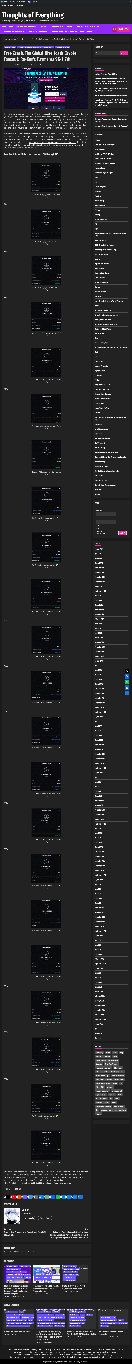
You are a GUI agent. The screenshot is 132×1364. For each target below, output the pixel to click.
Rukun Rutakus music (102, 398)
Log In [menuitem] (6, 1)
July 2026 (98, 553)
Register (99, 531)
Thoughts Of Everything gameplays (106, 452)
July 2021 (98, 777)
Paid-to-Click (99, 361)
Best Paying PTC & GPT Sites (104, 154)
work (111, 1110)
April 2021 (98, 791)
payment (110, 1087)
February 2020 (100, 851)
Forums (44, 26)
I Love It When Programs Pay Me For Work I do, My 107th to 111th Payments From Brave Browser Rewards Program (16, 1289)
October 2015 (99, 959)
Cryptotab (99, 1064)
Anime (108, 1052)
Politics (97, 380)
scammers (99, 1102)
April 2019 (98, 898)
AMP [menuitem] (36, 1)
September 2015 (100, 963)
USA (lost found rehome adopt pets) (107, 471)
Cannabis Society (100, 168)
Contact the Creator (83, 1352)
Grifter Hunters (100, 277)
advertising (99, 1052)
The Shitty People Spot (71, 1275)
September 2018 (100, 931)
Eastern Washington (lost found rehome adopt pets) (110, 234)
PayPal (120, 1094)
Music (97, 352)
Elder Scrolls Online (102, 1072)
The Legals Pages (86, 31)
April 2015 (98, 982)
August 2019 (99, 879)
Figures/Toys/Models (102, 263)
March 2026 (99, 563)
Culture (97, 210)
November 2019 (100, 865)
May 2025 (98, 595)
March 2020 (99, 847)
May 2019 (98, 893)
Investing (23, 1272)
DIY (96, 224)
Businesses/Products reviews (105, 163)
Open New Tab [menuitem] (21, 1)
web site (104, 1110)
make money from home (104, 1079)
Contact (69, 26)
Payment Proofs (48, 47)
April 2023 (98, 679)
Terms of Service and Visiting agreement (72, 1357)
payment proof (117, 1091)
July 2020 (98, 828)
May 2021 (98, 786)
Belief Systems (100, 149)
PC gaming (103, 1098)
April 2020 (98, 842)
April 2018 (98, 954)
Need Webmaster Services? (38, 31)
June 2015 (98, 973)
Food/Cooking (99, 268)
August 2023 (99, 661)
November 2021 (100, 758)
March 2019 (99, 903)
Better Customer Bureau (103, 158)
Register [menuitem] (12, 1)
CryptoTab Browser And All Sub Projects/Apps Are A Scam (73, 1287)
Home (4, 26)
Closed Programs (100, 186)
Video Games (99, 475)
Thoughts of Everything (33, 14)
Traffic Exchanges (100, 461)
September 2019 (100, 875)
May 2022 (98, 730)
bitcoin (115, 1052)
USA (97, 1110)
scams (107, 1102)
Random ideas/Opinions (71, 1269)
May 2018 (98, 949)
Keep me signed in (104, 527)
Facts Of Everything (101, 254)
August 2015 (99, 968)
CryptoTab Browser (111, 1064)
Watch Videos (123, 29)
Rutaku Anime (99, 403)
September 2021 (100, 768)
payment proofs (101, 1094)
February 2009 (100, 996)
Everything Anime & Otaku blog (105, 249)
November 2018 (100, 921)
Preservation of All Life (102, 384)
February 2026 (100, 567)
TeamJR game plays (101, 429)
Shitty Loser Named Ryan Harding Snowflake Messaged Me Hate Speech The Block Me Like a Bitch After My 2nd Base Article (111, 81)
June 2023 (98, 670)
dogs (96, 228)
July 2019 (98, 884)
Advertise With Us (56, 26)
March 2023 (99, 684)
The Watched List (69, 1277)
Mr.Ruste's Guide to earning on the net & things (111, 347)
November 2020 (100, 814)
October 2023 (99, 656)
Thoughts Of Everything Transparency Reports (110, 457)
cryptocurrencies (10, 47)
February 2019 (99, 907)
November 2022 (100, 702)
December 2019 (100, 861)
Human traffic (100, 1075)
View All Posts (45, 1218)
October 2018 (99, 926)
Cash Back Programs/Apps (104, 172)
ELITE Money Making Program (44, 1272)
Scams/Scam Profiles (70, 1272)
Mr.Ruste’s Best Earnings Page (26, 1352)
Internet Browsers (12, 1272)
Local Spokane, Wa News (103, 319)
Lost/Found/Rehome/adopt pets (106, 324)
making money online (103, 1083)
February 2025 (99, 609)
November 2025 (100, 581)
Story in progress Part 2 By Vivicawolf (115, 126)
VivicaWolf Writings (101, 480)
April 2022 (98, 735)
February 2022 (99, 744)
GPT (122, 1072)
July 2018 (98, 940)
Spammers (98, 424)
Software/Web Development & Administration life (110, 418)
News (96, 356)
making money (119, 1079)
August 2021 (99, 772)
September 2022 (100, 712)
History (97, 287)
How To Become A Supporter (14, 31)
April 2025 (98, 600)
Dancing (97, 214)
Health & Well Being (101, 282)
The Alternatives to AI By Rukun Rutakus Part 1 (111, 95)
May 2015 (98, 977)
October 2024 (99, 619)
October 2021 (99, 763)
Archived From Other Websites (105, 144)
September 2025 (100, 591)
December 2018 (100, 917)
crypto (115, 1056)
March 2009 (99, 991)
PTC (111, 1098)
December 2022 (100, 698)
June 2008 (98, 1033)
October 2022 (99, 707)
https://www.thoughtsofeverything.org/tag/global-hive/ (52, 142)
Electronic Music (100, 240)
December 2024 (100, 614)
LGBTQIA (97, 305)
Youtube (98, 1114)
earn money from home (103, 1068)
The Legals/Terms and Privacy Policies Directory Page (92, 1355)
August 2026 (99, 549)
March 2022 (99, 740)
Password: (100, 518)
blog (121, 1052)
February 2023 (99, 688)
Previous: (25, 1232)
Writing (97, 494)
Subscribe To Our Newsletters (88, 26)
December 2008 (100, 1005)
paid (121, 1083)
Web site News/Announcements (105, 485)
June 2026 (98, 558)
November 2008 (100, 1010)
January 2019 (99, 912)
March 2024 (99, 637)
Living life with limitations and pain (106, 315)
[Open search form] (109, 29)
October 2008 (99, 1014)
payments (112, 1094)
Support (67, 1355)
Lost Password (101, 534)
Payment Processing (101, 366)
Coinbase (107, 1056)
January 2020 (99, 856)
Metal (96, 338)
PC (97, 1098)
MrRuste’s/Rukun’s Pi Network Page (53, 1352)
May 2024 (98, 628)
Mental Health (99, 333)
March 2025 (99, 605)
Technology (28, 1277)
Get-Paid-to (115, 1072)
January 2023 (99, 693)
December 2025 (100, 577)
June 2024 (98, 623)
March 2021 (98, 796)
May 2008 (98, 1038)
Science (97, 412)
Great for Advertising (13, 1269)
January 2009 (99, 1001)
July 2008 (98, 1028)
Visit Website (29, 1218)
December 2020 (100, 810)
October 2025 (99, 586)
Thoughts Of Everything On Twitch (64, 31)
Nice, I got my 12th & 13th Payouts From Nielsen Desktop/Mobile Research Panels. (46, 1288)
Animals (97, 140)
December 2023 (100, 647)
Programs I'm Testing (62, 47)
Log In (122, 533)
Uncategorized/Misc (101, 466)
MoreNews (73, 1362)
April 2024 (98, 633)
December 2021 (100, 754)
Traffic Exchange (119, 1106)
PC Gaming (98, 375)
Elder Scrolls (118, 1068)
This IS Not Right (69, 1280)
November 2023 (100, 651)
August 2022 (99, 716)
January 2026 (99, 572)
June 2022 (98, 726)
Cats (96, 177)
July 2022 (98, 721)
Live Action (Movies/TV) (103, 310)
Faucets (20, 47)
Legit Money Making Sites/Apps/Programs (19, 1275)
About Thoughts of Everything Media (22, 26)
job (108, 1075)
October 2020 (99, 819)
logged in (17, 1251)
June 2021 (98, 782)
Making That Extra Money (33, 47)
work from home (120, 1110)
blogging (98, 1056)
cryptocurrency (101, 1060)
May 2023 (98, 675)
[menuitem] (2, 1)
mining (115, 1083)
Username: (100, 510)
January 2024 (99, 642)
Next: (69, 1233)
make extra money (118, 1075)
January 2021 (99, 805)
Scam (116, 1098)
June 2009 (98, 987)
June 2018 (98, 945)
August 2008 (99, 1024)
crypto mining (99, 200)
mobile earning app (41, 1280)
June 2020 (98, 833)
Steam (114, 1102)
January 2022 (99, 749)
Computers (98, 191)
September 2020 (100, 824)
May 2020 (98, 838)
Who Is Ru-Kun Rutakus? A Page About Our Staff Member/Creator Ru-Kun (95, 1350)
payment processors (102, 1091)
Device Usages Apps (26, 1266)
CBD (96, 182)
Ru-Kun (8, 64)
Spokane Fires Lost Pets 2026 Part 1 (107, 74)
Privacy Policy (94, 1357)
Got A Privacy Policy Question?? (105, 1352)
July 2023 (98, 665)
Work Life (10, 1280)
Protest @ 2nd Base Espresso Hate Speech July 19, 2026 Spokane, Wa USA (111, 89)
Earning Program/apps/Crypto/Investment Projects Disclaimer (31, 1357)
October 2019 (99, 870)
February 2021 (99, 800)
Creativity (98, 196)
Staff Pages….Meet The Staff (54, 1350)
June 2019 (98, 889)
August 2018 (99, 935)
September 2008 (100, 1019)
